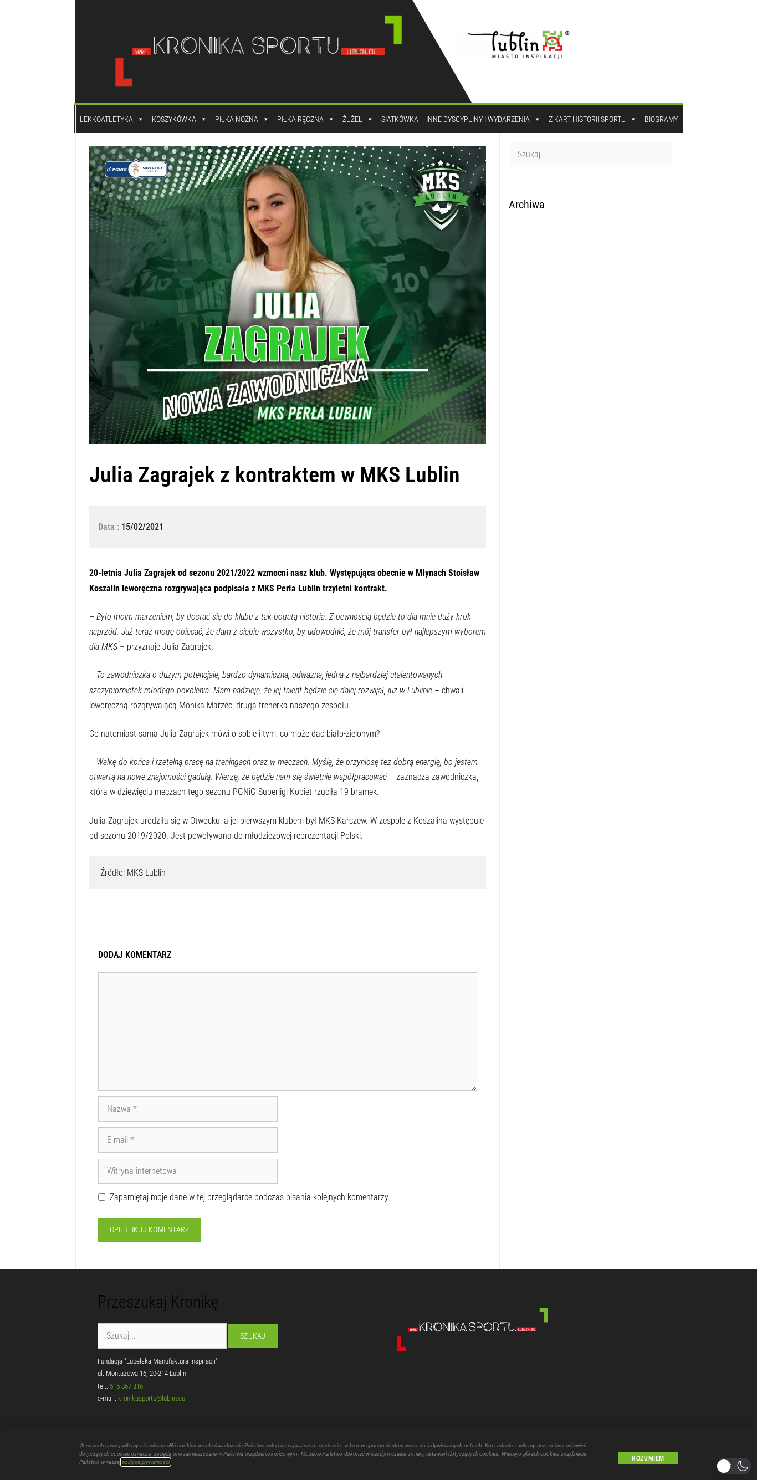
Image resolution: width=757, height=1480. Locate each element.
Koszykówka (174, 119)
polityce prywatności (146, 1462)
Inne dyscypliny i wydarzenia (478, 119)
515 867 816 (126, 1386)
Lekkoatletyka (106, 119)
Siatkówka (399, 119)
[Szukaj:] (591, 154)
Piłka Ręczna (300, 119)
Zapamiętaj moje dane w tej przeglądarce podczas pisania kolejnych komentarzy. (250, 1197)
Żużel (352, 119)
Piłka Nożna (236, 119)
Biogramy (661, 119)
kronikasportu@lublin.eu (151, 1398)
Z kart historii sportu (587, 119)
